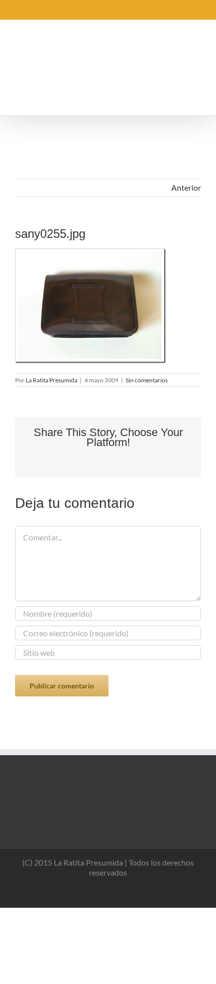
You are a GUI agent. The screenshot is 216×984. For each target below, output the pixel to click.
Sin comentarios (147, 380)
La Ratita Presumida (51, 380)
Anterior (186, 187)
